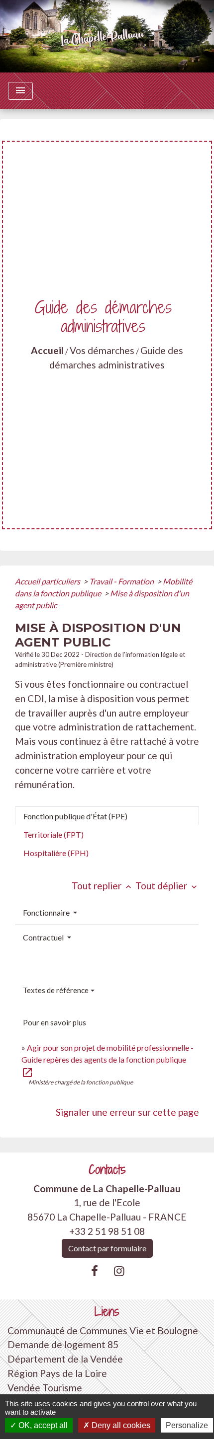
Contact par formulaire (107, 1248)
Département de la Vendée (65, 1359)
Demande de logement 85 (62, 1344)
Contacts (107, 1169)
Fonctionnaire (47, 912)
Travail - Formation (122, 581)
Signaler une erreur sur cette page (127, 1112)
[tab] (107, 815)
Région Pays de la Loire (57, 1373)
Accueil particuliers (48, 581)
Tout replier (102, 885)
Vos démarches (102, 350)
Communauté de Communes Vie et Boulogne (102, 1330)
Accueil (47, 350)
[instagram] (119, 1270)
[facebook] (95, 1270)
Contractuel (44, 937)
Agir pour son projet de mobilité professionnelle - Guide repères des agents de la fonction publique (107, 1059)
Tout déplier (167, 885)
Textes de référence (56, 990)
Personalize (187, 1425)
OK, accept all (42, 1425)
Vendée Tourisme (44, 1387)
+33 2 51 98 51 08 (107, 1231)
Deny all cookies (120, 1425)
